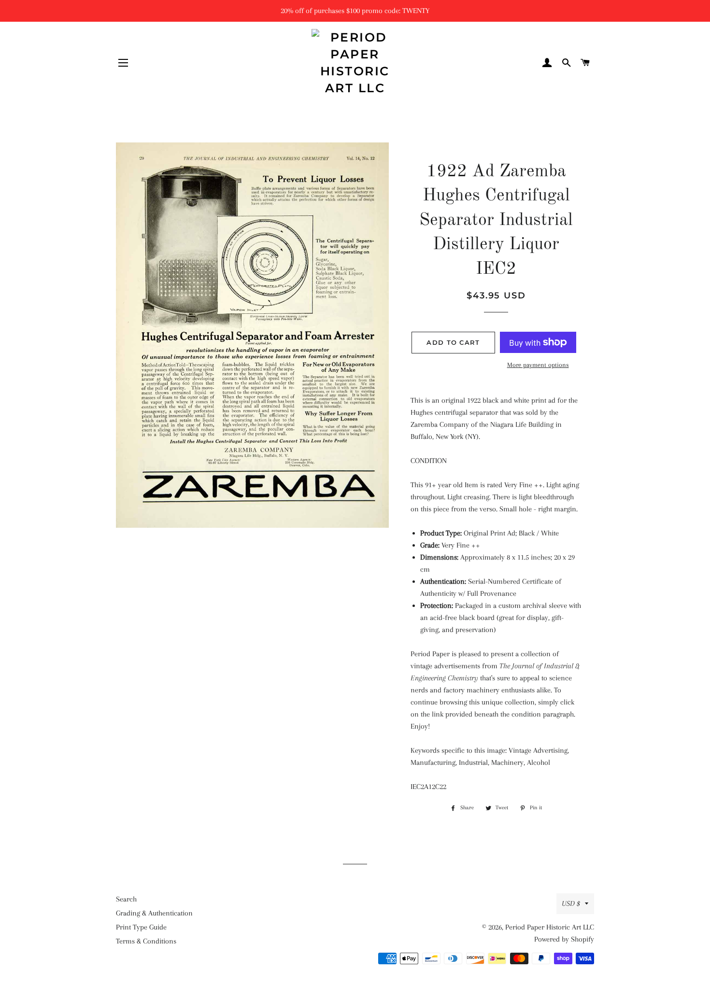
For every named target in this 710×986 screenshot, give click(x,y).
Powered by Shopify (564, 939)
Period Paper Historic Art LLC (549, 927)
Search (126, 899)
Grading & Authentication (154, 913)
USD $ (571, 903)
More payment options (538, 364)
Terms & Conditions (146, 941)
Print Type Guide (141, 927)
